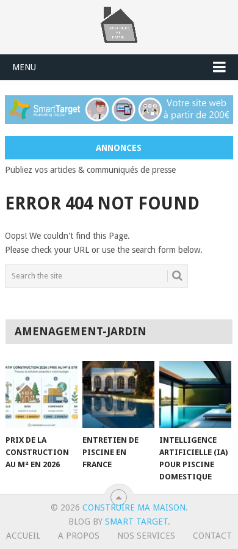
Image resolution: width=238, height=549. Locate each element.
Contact (212, 535)
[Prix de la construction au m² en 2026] (41, 394)
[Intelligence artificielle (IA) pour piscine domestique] (195, 394)
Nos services (146, 535)
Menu (24, 67)
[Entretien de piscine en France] (118, 394)
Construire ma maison (134, 507)
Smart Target (136, 521)
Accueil (23, 535)
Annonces (119, 148)
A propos (78, 535)
